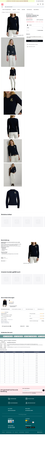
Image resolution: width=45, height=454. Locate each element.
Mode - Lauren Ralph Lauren (18, 336)
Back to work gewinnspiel (7, 9)
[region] (12, 52)
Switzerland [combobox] (40, 432)
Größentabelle (40, 30)
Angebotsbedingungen (8, 432)
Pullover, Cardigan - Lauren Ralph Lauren (30, 336)
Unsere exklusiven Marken (11, 410)
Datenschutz (16, 432)
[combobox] (17, 309)
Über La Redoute (27, 408)
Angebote (14, 9)
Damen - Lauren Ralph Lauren (7, 336)
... (1, 12)
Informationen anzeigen (22, 414)
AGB (13, 432)
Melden (27, 326)
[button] (43, 4)
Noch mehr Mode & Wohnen (29, 410)
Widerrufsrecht (27, 432)
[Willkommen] (38, 4)
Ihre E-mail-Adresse (25, 388)
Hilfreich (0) (22, 326)
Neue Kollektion (36, 9)
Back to (19, 9)
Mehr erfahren (28, 37)
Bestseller (23, 9)
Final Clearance (29, 9)
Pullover (3, 12)
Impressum (3, 432)
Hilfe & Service (10, 408)
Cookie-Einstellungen (21, 432)
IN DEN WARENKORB (34, 40)
